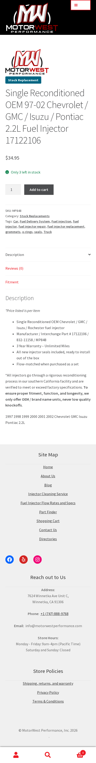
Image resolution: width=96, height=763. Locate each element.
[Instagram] (37, 559)
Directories (48, 539)
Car (15, 221)
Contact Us (48, 529)
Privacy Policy (48, 692)
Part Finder (48, 512)
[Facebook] (9, 559)
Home (48, 467)
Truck (48, 232)
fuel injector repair (32, 226)
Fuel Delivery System (35, 221)
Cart (74, 751)
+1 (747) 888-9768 (55, 613)
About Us (48, 476)
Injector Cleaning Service (48, 493)
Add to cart (39, 189)
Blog (48, 485)
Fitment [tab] (12, 282)
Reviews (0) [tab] (14, 268)
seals (38, 232)
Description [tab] (14, 254)
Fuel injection (61, 221)
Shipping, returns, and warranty (48, 683)
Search (48, 755)
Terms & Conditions (48, 701)
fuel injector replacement (65, 226)
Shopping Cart (48, 520)
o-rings (27, 232)
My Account (16, 755)
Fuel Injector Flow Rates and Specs (48, 503)
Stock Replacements (35, 216)
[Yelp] (23, 559)
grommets (13, 232)
